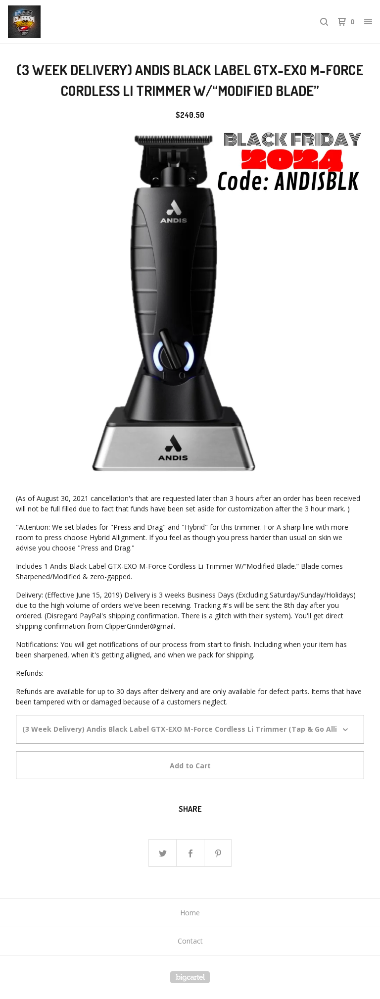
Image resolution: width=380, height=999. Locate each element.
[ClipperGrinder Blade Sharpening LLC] (59, 21)
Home (190, 912)
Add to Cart (190, 765)
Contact (190, 941)
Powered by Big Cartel (190, 977)
